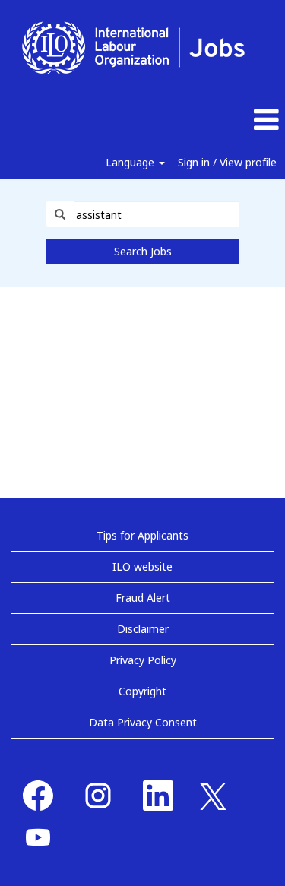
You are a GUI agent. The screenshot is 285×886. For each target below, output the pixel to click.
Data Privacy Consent (143, 722)
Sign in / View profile (227, 162)
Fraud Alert (143, 597)
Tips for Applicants (142, 535)
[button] (237, 120)
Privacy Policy (142, 660)
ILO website (142, 566)
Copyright (142, 691)
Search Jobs (143, 251)
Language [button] (131, 162)
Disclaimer (143, 629)
